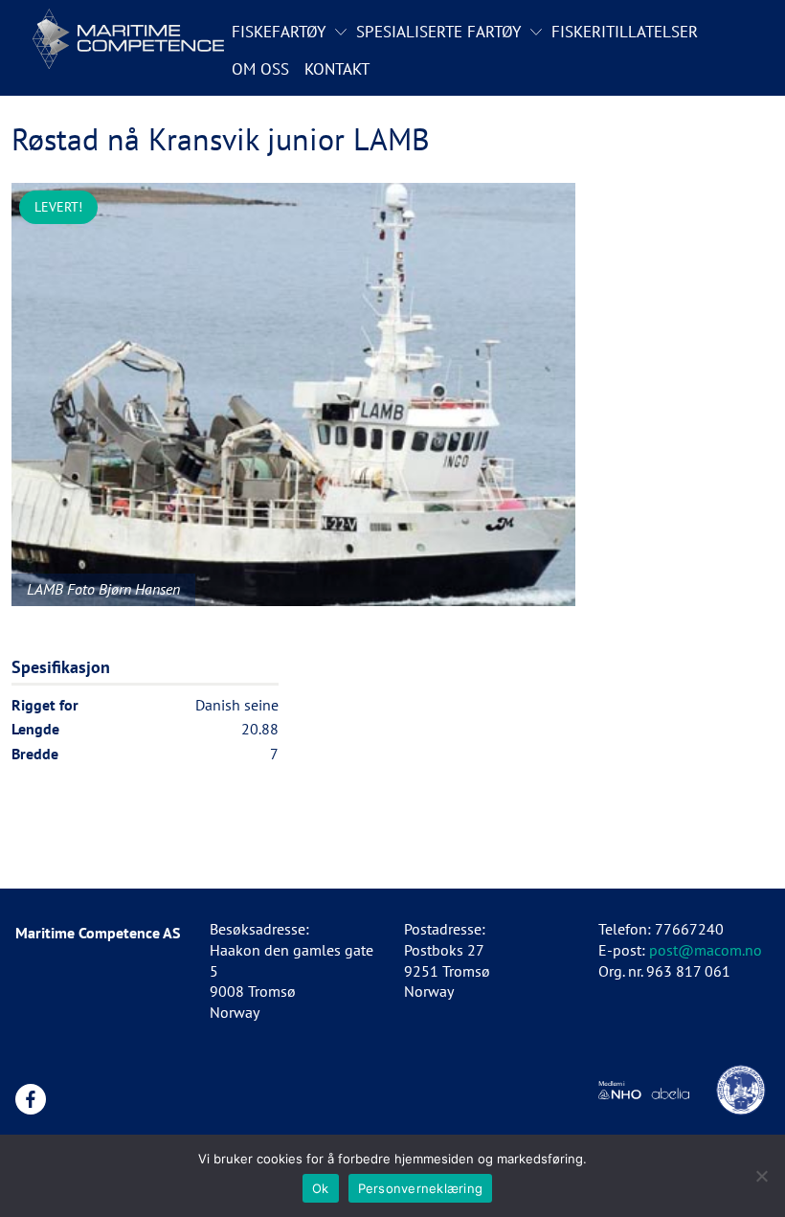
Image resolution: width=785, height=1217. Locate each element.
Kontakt (337, 68)
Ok (320, 1188)
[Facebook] (30, 1099)
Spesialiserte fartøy (438, 31)
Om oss (260, 68)
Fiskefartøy (278, 31)
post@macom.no (705, 949)
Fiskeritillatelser (624, 31)
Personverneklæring (420, 1188)
